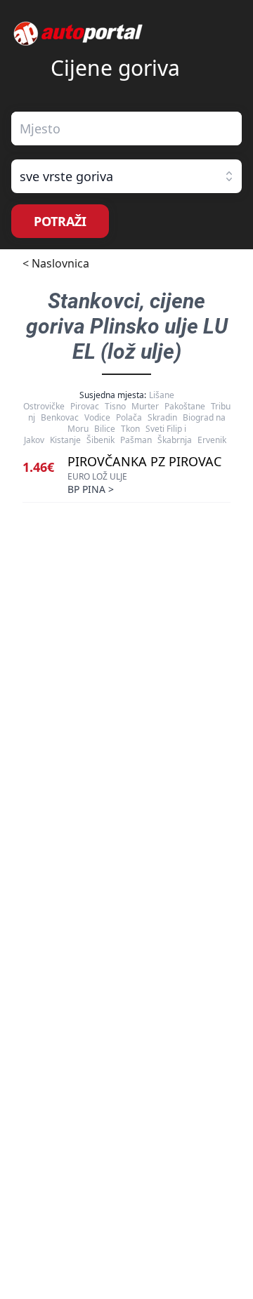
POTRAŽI (60, 221)
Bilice (104, 429)
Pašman (136, 440)
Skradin (162, 417)
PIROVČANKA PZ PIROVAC (144, 461)
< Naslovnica (55, 263)
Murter (145, 406)
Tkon (130, 429)
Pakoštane (184, 406)
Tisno (115, 406)
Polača (129, 417)
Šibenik (100, 440)
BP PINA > (90, 489)
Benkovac (60, 417)
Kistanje (65, 440)
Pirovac (84, 406)
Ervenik (211, 440)
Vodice (97, 417)
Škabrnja (174, 440)
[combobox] (126, 128)
